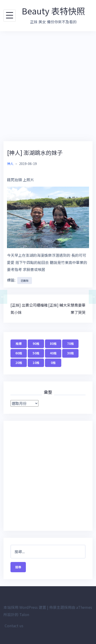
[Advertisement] (48, 86)
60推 (18, 353)
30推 (70, 353)
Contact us (14, 625)
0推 (53, 362)
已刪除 (24, 280)
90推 (36, 343)
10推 (36, 362)
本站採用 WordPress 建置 (24, 607)
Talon (24, 614)
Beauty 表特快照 (53, 11)
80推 (53, 343)
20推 (18, 362)
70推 (70, 343)
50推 (36, 353)
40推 (53, 353)
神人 (10, 163)
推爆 (19, 343)
